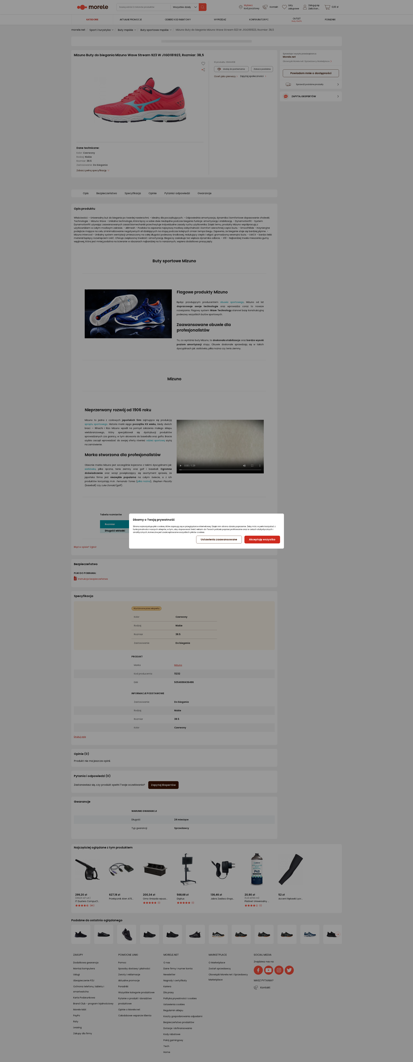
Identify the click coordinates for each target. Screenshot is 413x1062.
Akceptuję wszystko (262, 539)
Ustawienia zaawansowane (219, 539)
